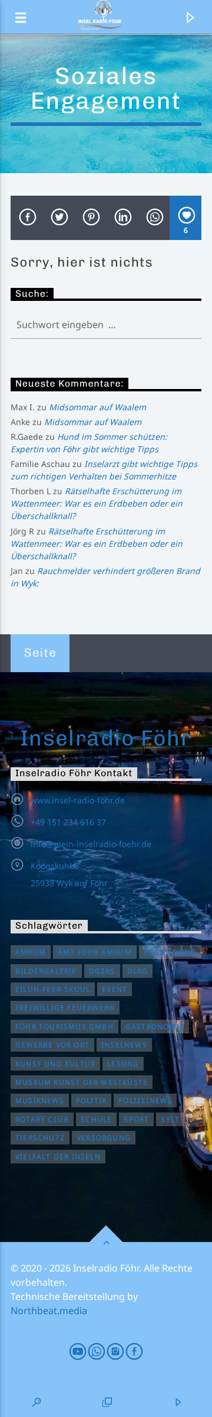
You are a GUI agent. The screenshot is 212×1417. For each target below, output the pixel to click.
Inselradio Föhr (106, 738)
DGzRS (102, 971)
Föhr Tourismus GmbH (64, 1027)
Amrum (30, 952)
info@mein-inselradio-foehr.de (91, 843)
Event (114, 989)
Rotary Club (42, 1119)
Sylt (170, 1119)
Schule (96, 1119)
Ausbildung (170, 952)
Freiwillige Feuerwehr (65, 1008)
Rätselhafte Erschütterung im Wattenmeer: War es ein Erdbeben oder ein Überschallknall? (97, 503)
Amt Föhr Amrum (95, 952)
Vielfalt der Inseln (58, 1157)
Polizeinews (145, 1100)
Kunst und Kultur (55, 1064)
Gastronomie (154, 1027)
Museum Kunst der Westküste (81, 1082)
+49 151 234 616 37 (68, 822)
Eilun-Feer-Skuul (52, 989)
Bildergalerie (46, 971)
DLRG (137, 971)
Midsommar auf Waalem (97, 407)
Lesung (123, 1064)
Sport (136, 1119)
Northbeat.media (49, 1310)
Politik (91, 1100)
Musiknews (39, 1100)
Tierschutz (40, 1138)
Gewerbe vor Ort (52, 1045)
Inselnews (124, 1045)
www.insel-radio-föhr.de (78, 800)
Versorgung (104, 1138)
